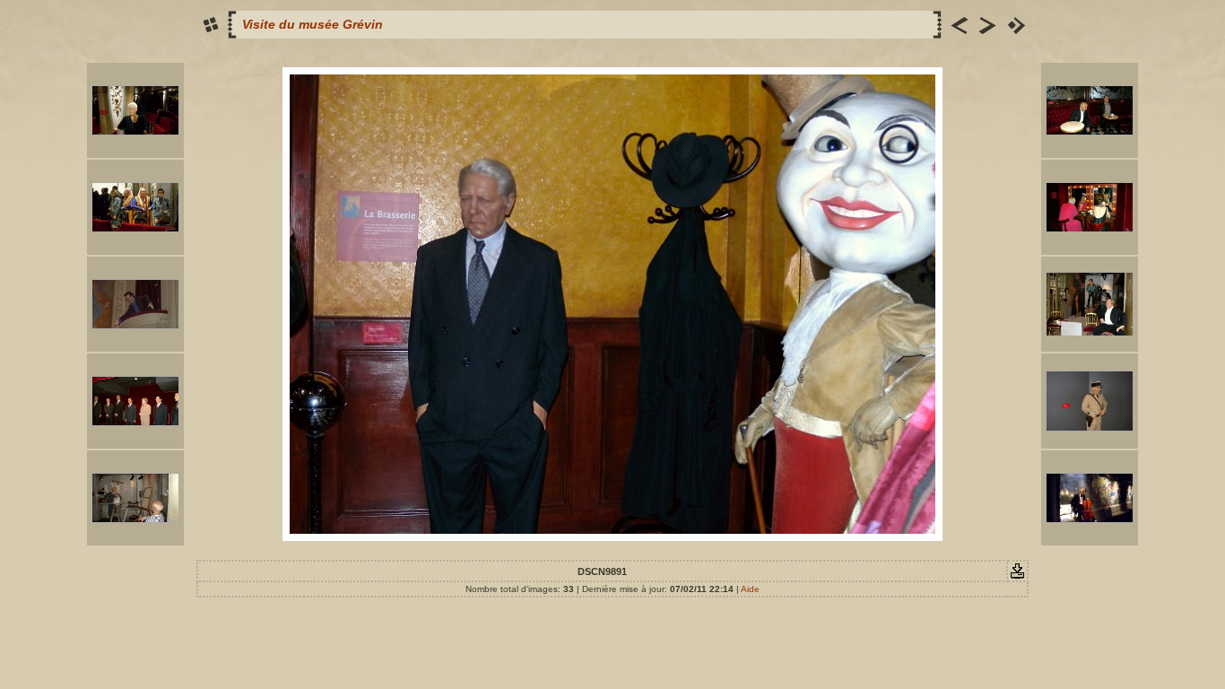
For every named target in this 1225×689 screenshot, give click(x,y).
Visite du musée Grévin (312, 24)
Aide (750, 589)
